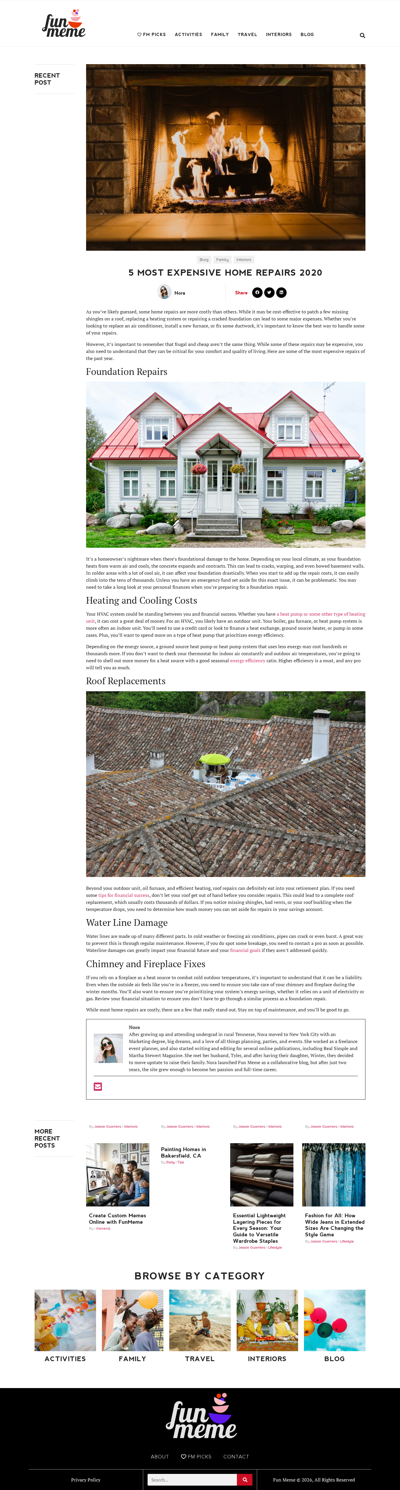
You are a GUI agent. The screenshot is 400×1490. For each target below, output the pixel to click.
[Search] (244, 1480)
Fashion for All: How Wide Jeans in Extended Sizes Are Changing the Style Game (335, 1225)
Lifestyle (275, 1247)
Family (220, 34)
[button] (362, 35)
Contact (236, 1456)
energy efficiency (247, 660)
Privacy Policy (85, 1480)
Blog (307, 34)
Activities (188, 34)
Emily (170, 1162)
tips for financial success (123, 895)
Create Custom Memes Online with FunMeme (117, 1218)
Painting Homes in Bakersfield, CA (183, 1152)
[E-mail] (98, 1088)
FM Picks (154, 34)
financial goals (245, 950)
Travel (247, 34)
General (103, 1228)
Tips (180, 1162)
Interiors (279, 34)
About (160, 1456)
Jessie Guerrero (108, 1126)
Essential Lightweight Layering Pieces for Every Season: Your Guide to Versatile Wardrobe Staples (259, 1228)
